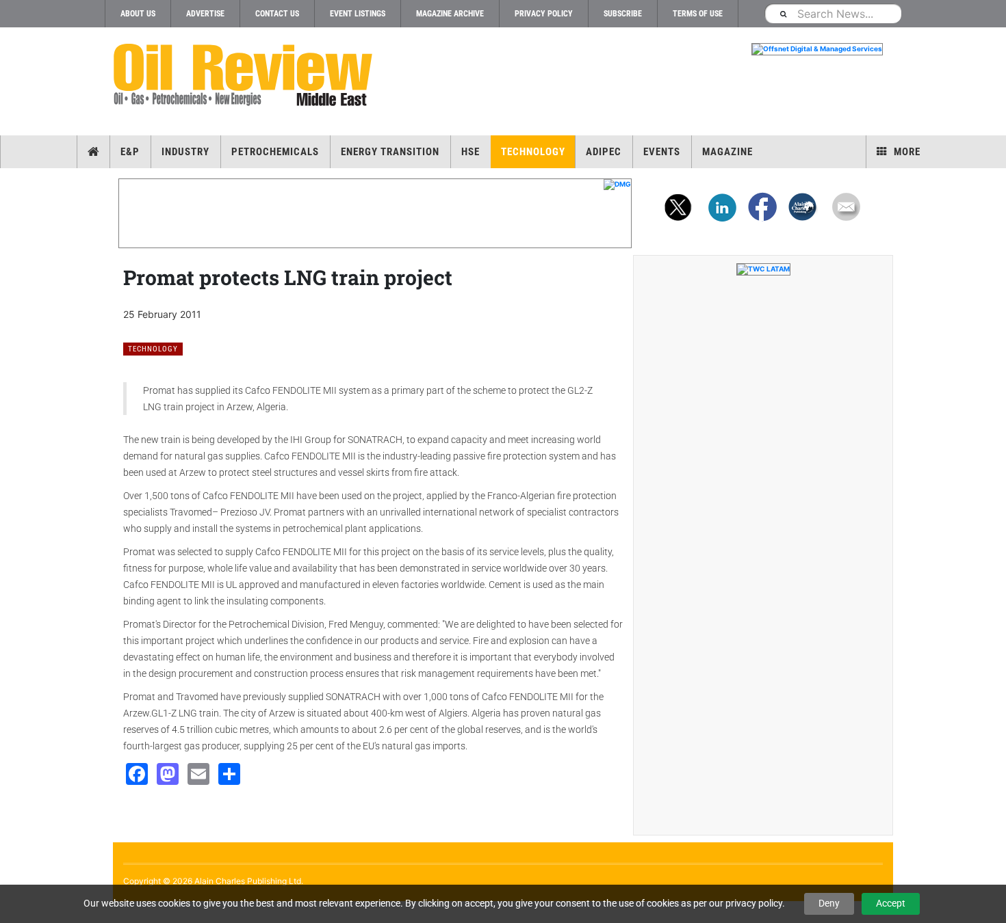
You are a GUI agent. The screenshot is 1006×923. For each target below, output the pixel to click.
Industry (185, 152)
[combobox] (832, 13)
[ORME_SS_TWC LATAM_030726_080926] (763, 269)
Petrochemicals (275, 152)
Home (93, 151)
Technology (533, 152)
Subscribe (623, 13)
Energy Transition (390, 152)
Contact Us (277, 13)
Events (661, 152)
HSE (470, 152)
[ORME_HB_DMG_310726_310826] (375, 184)
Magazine (727, 152)
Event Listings (357, 13)
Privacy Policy (544, 13)
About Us (137, 13)
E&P (130, 152)
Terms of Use (698, 13)
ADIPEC (603, 152)
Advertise (205, 13)
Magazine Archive (450, 13)
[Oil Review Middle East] (243, 75)
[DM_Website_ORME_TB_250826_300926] (633, 49)
